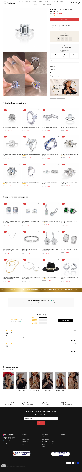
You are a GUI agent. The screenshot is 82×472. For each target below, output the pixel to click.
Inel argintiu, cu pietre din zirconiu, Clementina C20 (12, 155)
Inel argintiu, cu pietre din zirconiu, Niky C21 (30, 182)
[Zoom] (44, 11)
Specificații (52, 69)
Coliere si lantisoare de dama (8, 390)
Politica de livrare (25, 439)
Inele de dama (47, 390)
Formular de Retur (25, 443)
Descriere (52, 64)
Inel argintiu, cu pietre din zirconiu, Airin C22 (69, 154)
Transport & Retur (54, 72)
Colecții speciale (61, 1)
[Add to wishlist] (19, 109)
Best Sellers (28, 1)
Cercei (40, 1)
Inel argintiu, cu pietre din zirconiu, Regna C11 (70, 127)
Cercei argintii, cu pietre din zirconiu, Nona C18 (51, 221)
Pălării (35, 4)
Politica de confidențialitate (27, 444)
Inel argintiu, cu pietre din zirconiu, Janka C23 (31, 154)
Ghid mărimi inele (45, 437)
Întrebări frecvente (45, 439)
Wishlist (49, 4)
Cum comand (24, 436)
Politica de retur (25, 441)
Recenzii (43, 446)
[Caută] (74, 3)
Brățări (47, 1)
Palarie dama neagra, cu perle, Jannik (49, 277)
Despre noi (24, 434)
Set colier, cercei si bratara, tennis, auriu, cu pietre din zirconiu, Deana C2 (11, 278)
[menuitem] (21, 1)
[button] (53, 16)
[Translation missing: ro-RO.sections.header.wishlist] (76, 3)
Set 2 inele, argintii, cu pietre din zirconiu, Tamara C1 (49, 128)
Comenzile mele (64, 436)
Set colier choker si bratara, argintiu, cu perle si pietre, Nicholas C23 (31, 278)
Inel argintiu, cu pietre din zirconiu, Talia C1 (11, 127)
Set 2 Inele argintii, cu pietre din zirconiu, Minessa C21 (49, 183)
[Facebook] (4, 443)
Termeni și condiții (25, 437)
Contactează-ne (45, 434)
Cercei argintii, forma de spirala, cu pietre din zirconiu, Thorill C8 (69, 278)
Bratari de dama (34, 390)
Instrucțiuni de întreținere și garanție (48, 441)
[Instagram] (7, 443)
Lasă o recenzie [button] (65, 320)
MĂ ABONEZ (41, 423)
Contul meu (63, 434)
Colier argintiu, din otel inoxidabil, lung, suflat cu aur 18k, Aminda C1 (11, 250)
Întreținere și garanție (54, 75)
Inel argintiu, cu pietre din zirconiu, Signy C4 (11, 182)
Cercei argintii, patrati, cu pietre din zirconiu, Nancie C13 (30, 222)
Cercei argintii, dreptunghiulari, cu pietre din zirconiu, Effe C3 (11, 222)
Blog (43, 436)
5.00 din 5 (19, 319)
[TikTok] (10, 443)
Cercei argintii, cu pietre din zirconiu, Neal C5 (69, 249)
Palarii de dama (60, 390)
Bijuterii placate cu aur (73, 390)
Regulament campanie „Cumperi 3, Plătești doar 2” (57, 98)
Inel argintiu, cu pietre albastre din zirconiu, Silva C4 (50, 155)
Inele (53, 1)
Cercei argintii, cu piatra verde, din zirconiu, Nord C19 (69, 222)
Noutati (21, 1)
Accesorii (42, 4)
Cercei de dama (21, 390)
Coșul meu (63, 437)
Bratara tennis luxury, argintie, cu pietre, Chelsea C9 (29, 250)
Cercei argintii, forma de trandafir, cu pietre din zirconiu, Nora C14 (50, 250)
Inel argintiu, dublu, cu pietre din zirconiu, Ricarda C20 (69, 183)
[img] (9, 330)
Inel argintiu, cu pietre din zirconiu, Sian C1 (30, 127)
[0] (78, 3)
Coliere (34, 1)
